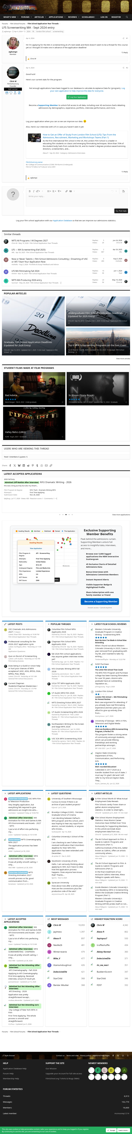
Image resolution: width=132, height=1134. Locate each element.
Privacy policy (85, 1055)
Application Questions (16, 651)
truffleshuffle (103, 945)
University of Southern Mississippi (67, 798)
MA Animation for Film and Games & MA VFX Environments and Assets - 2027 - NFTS (24, 821)
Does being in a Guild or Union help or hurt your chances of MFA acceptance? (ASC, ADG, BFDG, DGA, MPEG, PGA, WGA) (24, 669)
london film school (43, 31)
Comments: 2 (71, 505)
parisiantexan (9, 505)
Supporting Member (48, 105)
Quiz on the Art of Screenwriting (22, 656)
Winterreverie (60, 951)
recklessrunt (64, 729)
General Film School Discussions (20, 678)
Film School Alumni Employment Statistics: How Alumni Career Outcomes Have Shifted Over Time (110, 820)
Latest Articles (103, 793)
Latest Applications (19, 793)
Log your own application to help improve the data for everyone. (87, 89)
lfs (33, 31)
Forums (25, 17)
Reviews (72, 17)
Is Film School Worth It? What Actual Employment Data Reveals (111, 800)
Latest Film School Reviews (110, 624)
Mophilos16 (64, 714)
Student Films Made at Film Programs (29, 367)
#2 (127, 68)
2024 (28, 31)
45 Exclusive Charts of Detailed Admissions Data (101, 565)
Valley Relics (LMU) (15, 432)
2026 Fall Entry (9, 479)
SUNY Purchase (102, 664)
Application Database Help (14, 1068)
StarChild (57, 978)
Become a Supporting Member (101, 601)
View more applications (121, 514)
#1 (127, 38)
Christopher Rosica (75, 402)
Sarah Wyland (73, 350)
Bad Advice (11, 395)
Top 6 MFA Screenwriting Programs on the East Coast (97, 345)
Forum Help (8, 1073)
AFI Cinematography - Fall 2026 (42, 482)
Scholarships (89, 17)
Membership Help (11, 1078)
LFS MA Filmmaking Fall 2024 (25, 271)
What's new (9, 17)
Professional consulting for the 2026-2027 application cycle (22, 642)
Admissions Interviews (76, 153)
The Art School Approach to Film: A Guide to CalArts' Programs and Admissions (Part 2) (110, 866)
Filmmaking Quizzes (16, 661)
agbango (7, 31)
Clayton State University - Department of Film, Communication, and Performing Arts (109, 757)
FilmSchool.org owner (34, 162)
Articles (39, 17)
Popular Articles (15, 293)
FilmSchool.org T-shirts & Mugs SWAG (62, 1078)
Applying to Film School (118, 321)
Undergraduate (30, 402)
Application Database (62, 220)
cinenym (63, 705)
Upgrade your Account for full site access (64, 1073)
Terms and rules (72, 1055)
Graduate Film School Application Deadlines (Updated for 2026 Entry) (28, 344)
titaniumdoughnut (62, 965)
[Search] (127, 17)
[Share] (123, 38)
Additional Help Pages (101, 1055)
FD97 (99, 985)
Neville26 (57, 945)
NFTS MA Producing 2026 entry (27, 280)
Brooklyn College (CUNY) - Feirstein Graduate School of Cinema (67, 813)
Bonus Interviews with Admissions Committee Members (102, 573)
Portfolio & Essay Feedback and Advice (44, 264)
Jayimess (57, 931)
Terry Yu (63, 695)
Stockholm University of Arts (64, 861)
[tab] (59, 515)
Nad (120, 273)
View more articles (123, 358)
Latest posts (15, 624)
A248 (7, 437)
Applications (56, 17)
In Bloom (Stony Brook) (81, 395)
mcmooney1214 (121, 1113)
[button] (18, 17)
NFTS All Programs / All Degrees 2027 (30, 240)
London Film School (104, 691)
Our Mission (51, 1068)
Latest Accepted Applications (23, 473)
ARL (13, 252)
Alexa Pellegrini (101, 856)
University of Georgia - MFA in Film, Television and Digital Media (111, 722)
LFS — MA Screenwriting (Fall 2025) (29, 249)
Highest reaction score (108, 919)
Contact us (60, 1055)
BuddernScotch (104, 971)
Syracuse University (60, 882)
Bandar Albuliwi (61, 985)
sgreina (63, 741)
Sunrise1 (15, 283)
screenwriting (58, 31)
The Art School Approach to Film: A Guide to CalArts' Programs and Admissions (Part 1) (110, 842)
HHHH (14, 273)
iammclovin (64, 674)
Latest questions (61, 793)
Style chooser (9, 1055)
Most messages (60, 919)
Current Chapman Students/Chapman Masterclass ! (22, 684)
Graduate (114, 402)
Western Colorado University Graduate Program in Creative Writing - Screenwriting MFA (108, 632)
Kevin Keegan (10, 402)
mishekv (15, 264)
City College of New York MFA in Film (23, 1010)
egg (61, 662)
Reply (126, 52)
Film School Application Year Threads (44, 243)
